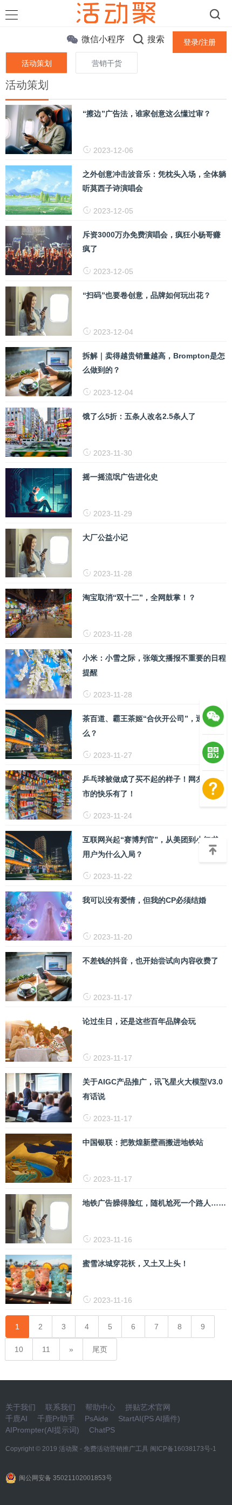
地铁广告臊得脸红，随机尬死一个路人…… (154, 1202)
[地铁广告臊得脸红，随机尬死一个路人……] (38, 1218)
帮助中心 (100, 1407)
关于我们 (20, 1407)
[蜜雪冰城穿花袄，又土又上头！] (38, 1278)
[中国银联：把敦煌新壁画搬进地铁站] (38, 1157)
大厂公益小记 (105, 537)
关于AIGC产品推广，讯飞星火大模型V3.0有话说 (153, 1088)
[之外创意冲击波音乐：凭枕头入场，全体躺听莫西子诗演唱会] (38, 189)
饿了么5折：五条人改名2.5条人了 (139, 416)
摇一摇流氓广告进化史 (120, 476)
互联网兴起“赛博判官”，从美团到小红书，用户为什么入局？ (154, 846)
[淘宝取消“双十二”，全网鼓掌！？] (38, 613)
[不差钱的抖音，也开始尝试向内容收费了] (38, 976)
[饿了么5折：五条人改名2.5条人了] (38, 431)
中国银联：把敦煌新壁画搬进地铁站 (143, 1142)
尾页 (99, 1349)
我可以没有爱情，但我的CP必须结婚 (144, 900)
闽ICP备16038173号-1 (183, 1449)
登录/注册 (199, 42)
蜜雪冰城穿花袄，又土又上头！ (135, 1263)
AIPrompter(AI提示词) (42, 1430)
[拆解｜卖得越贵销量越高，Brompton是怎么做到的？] (38, 371)
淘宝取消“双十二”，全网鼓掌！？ (139, 597)
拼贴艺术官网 (147, 1407)
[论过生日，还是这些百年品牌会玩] (38, 1036)
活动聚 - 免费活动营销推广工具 (103, 1449)
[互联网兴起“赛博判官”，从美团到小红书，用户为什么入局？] (38, 855)
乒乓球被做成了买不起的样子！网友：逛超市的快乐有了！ (154, 786)
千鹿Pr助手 (56, 1418)
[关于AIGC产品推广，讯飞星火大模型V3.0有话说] (38, 1097)
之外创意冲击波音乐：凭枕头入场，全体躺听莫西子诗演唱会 (154, 181)
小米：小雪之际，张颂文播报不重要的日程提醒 (154, 665)
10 (19, 1349)
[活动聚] (116, 12)
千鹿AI (16, 1418)
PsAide (96, 1418)
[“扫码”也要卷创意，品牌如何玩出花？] (38, 310)
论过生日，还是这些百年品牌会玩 (139, 1021)
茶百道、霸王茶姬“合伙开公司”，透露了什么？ (154, 725)
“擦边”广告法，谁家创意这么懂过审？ (147, 113)
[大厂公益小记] (38, 552)
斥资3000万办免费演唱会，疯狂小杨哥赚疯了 (152, 241)
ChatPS (102, 1430)
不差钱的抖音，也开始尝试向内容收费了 (151, 960)
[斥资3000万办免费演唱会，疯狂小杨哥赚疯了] (38, 249)
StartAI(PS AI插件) (149, 1418)
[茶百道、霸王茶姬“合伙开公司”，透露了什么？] (38, 734)
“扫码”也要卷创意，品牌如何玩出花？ (147, 295)
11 (46, 1349)
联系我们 (60, 1407)
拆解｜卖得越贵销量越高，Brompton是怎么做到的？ (154, 362)
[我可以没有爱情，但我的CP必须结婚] (38, 915)
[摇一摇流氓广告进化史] (38, 492)
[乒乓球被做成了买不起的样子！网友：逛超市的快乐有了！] (38, 794)
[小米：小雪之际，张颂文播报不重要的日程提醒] (38, 673)
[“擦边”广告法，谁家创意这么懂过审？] (38, 128)
